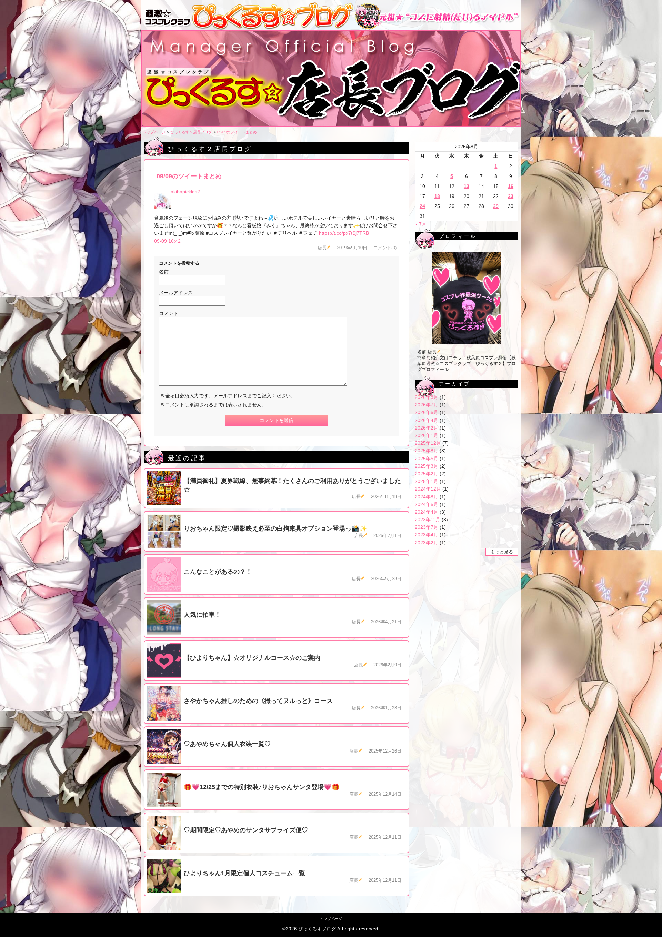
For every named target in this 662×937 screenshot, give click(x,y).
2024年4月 (426, 512)
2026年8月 (426, 397)
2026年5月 (426, 412)
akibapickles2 (185, 191)
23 (510, 196)
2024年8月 (426, 497)
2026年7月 (426, 404)
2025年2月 (426, 473)
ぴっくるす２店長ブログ (191, 132)
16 (510, 186)
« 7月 (421, 224)
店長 (322, 247)
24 (422, 206)
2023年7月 (426, 527)
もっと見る (502, 552)
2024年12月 (428, 489)
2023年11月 (427, 519)
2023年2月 (426, 542)
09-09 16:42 (167, 241)
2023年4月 (426, 534)
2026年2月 (426, 428)
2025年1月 (426, 481)
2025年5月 (426, 458)
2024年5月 (426, 504)
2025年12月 (428, 443)
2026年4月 (426, 420)
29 (496, 206)
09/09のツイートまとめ (237, 132)
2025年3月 (426, 466)
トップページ (154, 132)
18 (437, 196)
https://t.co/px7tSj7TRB (344, 233)
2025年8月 (426, 450)
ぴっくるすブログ (317, 929)
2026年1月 (426, 435)
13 (466, 186)
